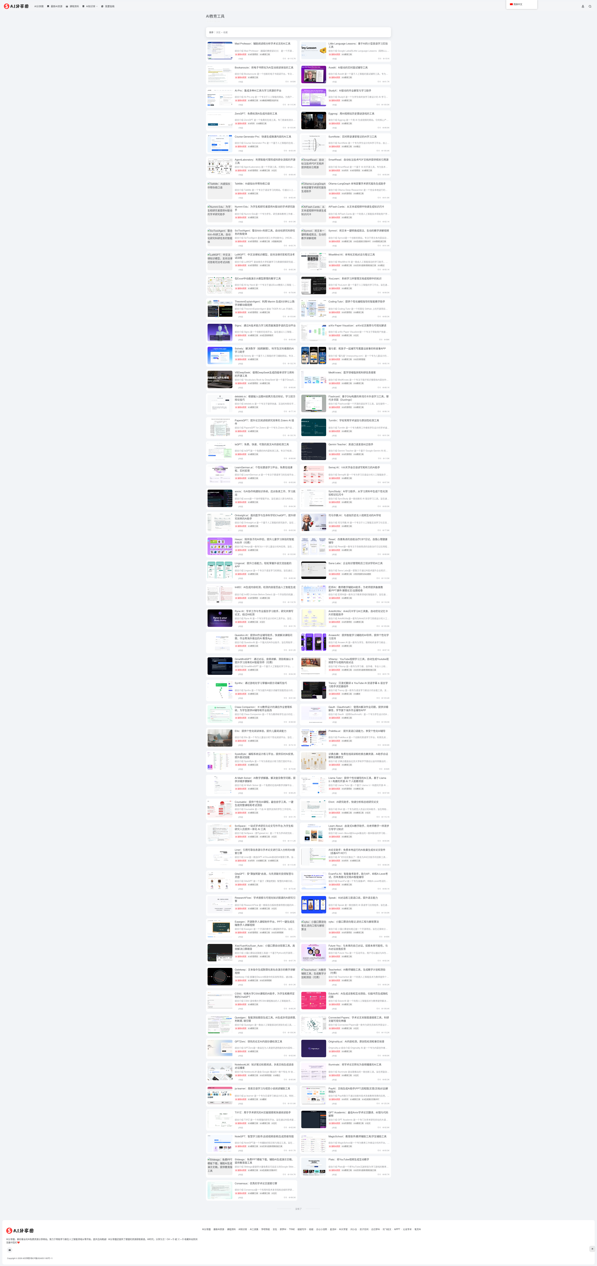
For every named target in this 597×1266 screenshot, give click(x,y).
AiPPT (397, 1229)
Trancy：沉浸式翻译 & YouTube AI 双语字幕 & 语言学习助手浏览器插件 (358, 684)
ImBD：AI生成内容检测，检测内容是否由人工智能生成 (265, 587)
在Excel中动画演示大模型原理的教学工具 (258, 278)
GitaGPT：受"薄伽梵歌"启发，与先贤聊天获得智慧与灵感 (264, 875)
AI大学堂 (343, 1229)
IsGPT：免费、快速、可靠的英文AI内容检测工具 (262, 444)
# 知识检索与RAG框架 (362, 574)
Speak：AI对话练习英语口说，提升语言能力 (353, 897)
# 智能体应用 (277, 241)
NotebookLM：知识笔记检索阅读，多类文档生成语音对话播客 (264, 1066)
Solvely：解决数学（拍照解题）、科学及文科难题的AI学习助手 (264, 350)
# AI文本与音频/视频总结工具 (365, 265)
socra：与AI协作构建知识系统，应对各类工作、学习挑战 (265, 492)
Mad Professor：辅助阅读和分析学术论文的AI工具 (262, 43)
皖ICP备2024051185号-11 (41, 1258)
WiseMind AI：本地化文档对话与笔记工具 (352, 254)
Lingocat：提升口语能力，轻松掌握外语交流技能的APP (263, 564)
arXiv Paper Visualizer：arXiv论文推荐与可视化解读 (357, 325)
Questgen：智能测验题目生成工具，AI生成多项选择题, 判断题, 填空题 (265, 1019)
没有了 (298, 1208)
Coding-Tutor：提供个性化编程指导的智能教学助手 (357, 301)
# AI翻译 (357, 694)
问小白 (353, 1229)
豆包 (275, 1229)
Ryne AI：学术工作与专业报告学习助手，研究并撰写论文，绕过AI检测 (264, 612)
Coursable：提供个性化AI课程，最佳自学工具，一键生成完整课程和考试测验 (264, 803)
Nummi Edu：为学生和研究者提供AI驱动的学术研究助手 (265, 208)
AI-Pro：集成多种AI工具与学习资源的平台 (258, 90)
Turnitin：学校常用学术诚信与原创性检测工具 (354, 420)
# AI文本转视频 (277, 932)
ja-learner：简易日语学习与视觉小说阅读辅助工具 (262, 1088)
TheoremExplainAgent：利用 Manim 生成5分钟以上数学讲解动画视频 (265, 303)
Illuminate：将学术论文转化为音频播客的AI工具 (355, 1064)
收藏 (225, 32)
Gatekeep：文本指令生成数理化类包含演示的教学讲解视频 (265, 971)
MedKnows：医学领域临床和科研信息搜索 (352, 372)
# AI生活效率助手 (266, 335)
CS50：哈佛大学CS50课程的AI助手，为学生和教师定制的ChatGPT (265, 995)
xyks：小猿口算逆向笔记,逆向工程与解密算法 (354, 921)
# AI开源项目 (253, 54)
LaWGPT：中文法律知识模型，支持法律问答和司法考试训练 (265, 256)
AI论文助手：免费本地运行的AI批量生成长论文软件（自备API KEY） (357, 851)
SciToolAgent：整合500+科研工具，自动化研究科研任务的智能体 (265, 232)
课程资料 (231, 1229)
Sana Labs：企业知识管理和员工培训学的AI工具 (356, 563)
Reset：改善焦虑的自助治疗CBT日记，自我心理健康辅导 (358, 540)
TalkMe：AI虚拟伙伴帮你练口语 (252, 183)
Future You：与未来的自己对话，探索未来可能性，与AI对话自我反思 (358, 947)
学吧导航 (265, 1229)
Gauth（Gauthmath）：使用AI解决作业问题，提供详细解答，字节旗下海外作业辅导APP (358, 708)
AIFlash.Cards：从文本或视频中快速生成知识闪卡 (356, 206)
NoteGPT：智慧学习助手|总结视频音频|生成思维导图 (264, 1136)
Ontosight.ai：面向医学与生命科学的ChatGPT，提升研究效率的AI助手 (265, 516)
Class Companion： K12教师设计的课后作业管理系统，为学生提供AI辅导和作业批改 (263, 708)
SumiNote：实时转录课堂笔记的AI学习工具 (353, 136)
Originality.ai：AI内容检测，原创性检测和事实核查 (356, 1041)
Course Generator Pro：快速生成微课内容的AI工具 (263, 136)
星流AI (333, 1229)
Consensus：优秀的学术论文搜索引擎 (256, 1183)
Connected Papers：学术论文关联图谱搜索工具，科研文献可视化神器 (359, 1019)
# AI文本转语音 (359, 359)
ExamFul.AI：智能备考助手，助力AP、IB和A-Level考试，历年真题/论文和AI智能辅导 (358, 875)
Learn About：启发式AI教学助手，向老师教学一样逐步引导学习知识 (359, 827)
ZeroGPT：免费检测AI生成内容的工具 (256, 113)
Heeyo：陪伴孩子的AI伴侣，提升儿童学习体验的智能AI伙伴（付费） (264, 540)
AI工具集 (254, 1229)
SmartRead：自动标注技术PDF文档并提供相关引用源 (359, 159)
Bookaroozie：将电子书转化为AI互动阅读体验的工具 (264, 67)
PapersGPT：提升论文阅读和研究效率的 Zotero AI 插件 (264, 422)
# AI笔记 (357, 146)
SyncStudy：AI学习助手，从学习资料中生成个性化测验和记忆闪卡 (358, 492)
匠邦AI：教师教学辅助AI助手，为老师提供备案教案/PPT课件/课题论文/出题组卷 (356, 588)
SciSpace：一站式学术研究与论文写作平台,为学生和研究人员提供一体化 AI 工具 (264, 827)
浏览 (218, 32)
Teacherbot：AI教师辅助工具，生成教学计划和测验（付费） (357, 971)
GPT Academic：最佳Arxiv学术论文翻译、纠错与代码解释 (358, 1114)
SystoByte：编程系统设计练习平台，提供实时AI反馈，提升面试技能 (265, 755)
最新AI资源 (242, 54)
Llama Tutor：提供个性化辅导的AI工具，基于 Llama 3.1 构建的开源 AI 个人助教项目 (357, 779)
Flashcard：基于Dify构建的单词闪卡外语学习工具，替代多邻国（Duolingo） (359, 398)
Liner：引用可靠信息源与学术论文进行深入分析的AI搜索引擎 (265, 851)
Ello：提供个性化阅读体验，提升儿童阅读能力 (260, 731)
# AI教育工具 (265, 54)
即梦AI (283, 1229)
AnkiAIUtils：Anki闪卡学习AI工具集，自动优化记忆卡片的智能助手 (358, 612)
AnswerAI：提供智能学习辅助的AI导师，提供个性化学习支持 (359, 636)
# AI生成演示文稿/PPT (362, 241)
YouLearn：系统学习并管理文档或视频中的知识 (355, 278)
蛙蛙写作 (302, 1229)
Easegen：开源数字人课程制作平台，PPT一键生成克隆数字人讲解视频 (264, 923)
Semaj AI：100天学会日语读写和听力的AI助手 (354, 467)
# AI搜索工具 (347, 383)
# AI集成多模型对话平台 (269, 100)
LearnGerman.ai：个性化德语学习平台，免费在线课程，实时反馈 (263, 469)
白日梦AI (375, 1229)
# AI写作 (251, 123)
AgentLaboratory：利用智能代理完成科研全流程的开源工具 (265, 161)
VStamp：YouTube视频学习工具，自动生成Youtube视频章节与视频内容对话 (359, 660)
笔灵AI (417, 1229)
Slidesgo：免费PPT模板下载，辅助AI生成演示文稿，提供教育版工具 (264, 1161)
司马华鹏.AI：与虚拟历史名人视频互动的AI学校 (355, 515)
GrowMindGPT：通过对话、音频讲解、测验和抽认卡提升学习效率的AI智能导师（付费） (264, 660)
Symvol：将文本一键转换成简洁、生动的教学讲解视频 (359, 230)
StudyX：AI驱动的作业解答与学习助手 (350, 90)
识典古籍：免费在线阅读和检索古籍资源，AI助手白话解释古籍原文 (358, 755)
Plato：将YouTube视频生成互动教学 (349, 1159)
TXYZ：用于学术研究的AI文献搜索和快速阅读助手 (263, 1112)
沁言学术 (407, 1229)
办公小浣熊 (321, 1229)
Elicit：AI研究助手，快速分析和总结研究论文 (354, 802)
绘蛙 (311, 1229)
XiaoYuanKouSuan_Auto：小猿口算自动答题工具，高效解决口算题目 (265, 947)
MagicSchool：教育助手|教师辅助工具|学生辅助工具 (357, 1136)
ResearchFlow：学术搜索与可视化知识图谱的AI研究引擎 (265, 899)
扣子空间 (364, 1229)
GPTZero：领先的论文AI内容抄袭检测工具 (258, 1041)
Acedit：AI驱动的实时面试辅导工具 (348, 67)
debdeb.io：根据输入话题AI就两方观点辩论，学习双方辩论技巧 (265, 398)
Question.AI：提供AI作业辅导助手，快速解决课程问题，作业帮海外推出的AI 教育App (263, 636)
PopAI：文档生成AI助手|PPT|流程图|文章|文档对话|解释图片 (358, 1090)
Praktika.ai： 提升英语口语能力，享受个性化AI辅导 (357, 731)
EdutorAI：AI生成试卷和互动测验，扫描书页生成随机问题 (358, 995)
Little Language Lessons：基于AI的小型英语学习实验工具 (358, 45)
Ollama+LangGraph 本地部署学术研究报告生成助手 (357, 183)
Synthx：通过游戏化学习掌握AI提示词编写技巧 (261, 683)
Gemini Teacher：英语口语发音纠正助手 (351, 444)
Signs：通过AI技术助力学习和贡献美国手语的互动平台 (265, 325)
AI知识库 (242, 1229)
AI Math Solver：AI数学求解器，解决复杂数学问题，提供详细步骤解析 (265, 779)
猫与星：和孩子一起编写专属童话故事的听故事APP (357, 348)
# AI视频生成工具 (379, 241)
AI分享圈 (39, 6)
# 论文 (274, 170)
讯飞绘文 (387, 1229)
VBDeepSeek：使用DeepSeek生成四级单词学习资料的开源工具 (264, 374)
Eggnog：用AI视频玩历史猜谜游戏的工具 (351, 113)
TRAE (292, 1229)
